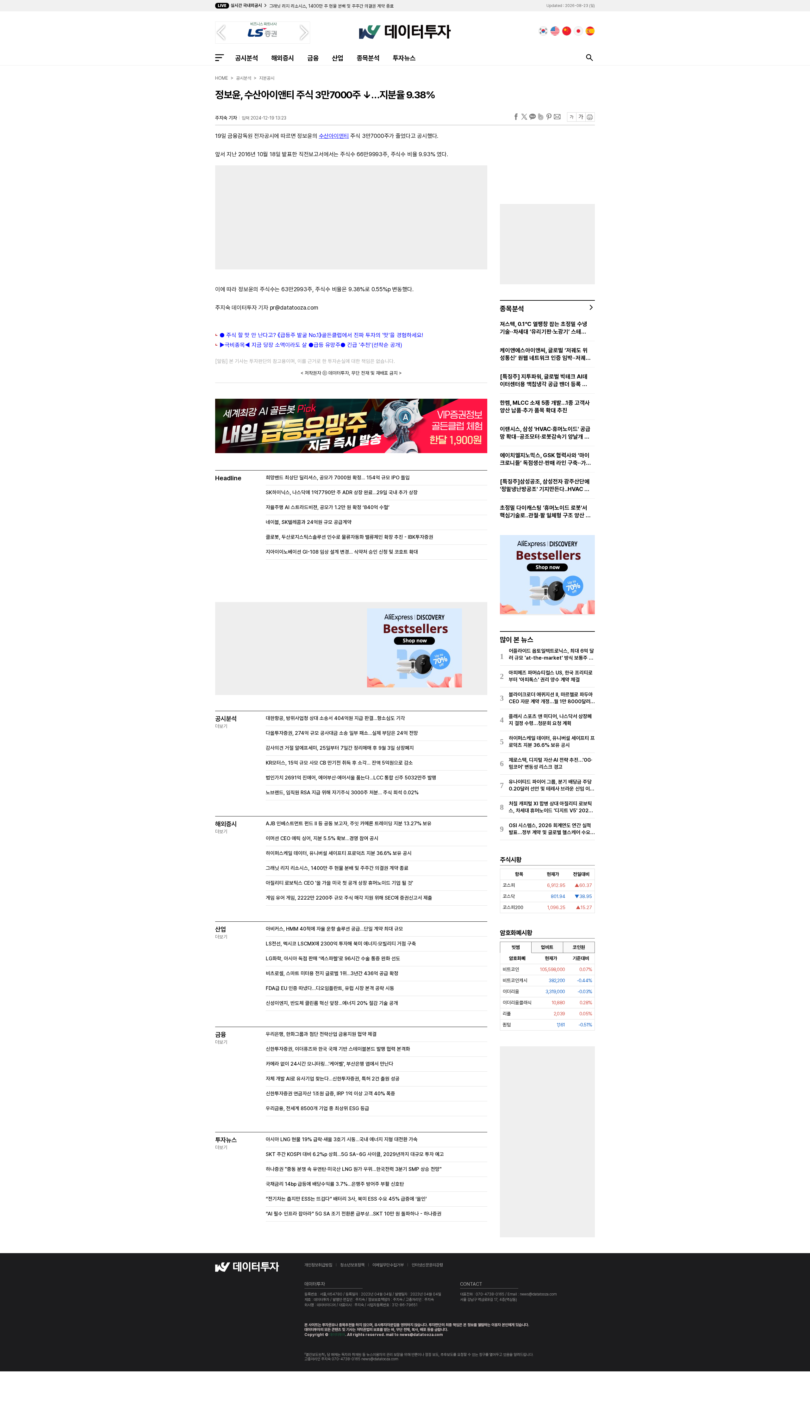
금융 (313, 58)
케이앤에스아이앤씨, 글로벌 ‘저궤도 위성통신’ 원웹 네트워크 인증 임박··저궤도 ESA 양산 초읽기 (545, 354)
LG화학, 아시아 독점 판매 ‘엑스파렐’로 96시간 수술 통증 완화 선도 (333, 959)
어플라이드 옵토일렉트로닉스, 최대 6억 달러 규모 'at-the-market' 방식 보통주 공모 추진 (551, 655)
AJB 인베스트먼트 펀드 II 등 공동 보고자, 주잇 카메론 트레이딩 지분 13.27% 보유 (349, 824)
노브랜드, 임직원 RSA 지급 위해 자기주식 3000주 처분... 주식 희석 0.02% (342, 793)
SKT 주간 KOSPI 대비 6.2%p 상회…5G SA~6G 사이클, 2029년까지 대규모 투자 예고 (355, 1154)
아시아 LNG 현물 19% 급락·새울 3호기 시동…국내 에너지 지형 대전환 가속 (342, 1139)
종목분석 (368, 58)
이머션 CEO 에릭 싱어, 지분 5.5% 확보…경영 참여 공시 (322, 838)
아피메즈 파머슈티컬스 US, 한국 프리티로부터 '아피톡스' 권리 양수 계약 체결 (551, 676)
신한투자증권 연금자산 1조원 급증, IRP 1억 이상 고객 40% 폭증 (330, 1094)
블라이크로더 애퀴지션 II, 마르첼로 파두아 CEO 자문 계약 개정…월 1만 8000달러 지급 (551, 698)
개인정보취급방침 (318, 1265)
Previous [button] (220, 32)
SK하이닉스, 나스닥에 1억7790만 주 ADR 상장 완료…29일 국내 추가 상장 (342, 492)
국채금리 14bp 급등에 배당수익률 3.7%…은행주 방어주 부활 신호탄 (335, 1184)
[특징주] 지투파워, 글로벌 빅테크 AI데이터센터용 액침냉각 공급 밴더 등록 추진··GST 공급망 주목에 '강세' (544, 380)
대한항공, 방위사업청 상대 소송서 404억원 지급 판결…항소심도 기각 (335, 718)
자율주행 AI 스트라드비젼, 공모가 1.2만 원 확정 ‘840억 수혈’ (327, 507)
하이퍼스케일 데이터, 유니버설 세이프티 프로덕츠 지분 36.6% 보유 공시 (339, 853)
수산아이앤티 (334, 135)
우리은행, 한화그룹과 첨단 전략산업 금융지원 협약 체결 (321, 1034)
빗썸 (516, 947)
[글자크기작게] (571, 117)
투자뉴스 (404, 58)
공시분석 (246, 58)
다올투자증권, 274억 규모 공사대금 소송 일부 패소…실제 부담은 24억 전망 (342, 733)
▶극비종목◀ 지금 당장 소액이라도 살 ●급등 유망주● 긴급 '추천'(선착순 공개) (311, 345)
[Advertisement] (280, 216)
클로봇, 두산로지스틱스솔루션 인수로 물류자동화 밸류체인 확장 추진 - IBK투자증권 (349, 537)
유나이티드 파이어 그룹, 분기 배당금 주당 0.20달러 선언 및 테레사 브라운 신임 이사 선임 (551, 785)
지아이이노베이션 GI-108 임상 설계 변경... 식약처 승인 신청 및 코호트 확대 (342, 552)
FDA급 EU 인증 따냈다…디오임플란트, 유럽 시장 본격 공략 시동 (330, 988)
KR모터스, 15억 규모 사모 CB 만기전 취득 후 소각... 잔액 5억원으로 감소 (339, 763)
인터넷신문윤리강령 (427, 1265)
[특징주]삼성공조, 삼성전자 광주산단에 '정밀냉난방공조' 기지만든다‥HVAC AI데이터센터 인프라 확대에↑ (545, 485)
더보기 (221, 726)
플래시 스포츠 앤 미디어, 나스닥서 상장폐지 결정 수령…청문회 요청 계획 (550, 719)
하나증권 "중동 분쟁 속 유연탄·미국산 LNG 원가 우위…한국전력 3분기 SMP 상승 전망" (354, 1169)
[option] (368, 6)
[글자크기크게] (580, 117)
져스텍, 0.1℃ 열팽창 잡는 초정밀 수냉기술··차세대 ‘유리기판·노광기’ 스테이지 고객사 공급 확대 (543, 328)
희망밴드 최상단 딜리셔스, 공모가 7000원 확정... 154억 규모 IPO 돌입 (338, 478)
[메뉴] (219, 57)
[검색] (589, 57)
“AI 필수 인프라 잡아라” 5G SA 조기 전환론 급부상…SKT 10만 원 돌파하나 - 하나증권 (353, 1214)
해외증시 (282, 58)
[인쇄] (590, 117)
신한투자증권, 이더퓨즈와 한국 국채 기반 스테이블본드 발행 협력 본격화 (338, 1049)
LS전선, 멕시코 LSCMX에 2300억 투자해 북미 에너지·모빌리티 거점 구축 (341, 944)
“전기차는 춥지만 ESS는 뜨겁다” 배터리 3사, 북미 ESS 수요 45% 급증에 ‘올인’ (346, 1199)
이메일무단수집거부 (388, 1265)
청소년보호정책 (352, 1265)
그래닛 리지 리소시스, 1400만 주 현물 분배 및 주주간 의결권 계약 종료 (331, 6)
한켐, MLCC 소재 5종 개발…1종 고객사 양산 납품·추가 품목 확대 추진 (545, 406)
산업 (337, 58)
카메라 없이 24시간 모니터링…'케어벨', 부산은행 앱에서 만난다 (329, 1064)
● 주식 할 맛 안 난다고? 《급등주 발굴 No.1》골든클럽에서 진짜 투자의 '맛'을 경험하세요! (321, 335)
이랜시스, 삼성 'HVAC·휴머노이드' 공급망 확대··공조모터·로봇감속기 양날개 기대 (545, 433)
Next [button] (304, 32)
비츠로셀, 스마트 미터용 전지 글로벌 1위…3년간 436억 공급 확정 (332, 973)
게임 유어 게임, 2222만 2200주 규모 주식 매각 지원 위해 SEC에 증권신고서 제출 (349, 898)
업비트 (547, 947)
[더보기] (591, 307)
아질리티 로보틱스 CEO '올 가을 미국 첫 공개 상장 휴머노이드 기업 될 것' (339, 883)
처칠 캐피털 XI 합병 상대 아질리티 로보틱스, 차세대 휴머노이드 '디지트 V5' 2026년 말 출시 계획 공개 (550, 807)
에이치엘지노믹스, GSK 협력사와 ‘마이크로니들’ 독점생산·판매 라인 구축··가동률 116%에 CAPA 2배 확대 (544, 459)
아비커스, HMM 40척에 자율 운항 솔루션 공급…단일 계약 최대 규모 (334, 929)
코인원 (579, 947)
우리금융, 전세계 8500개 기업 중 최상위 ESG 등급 (317, 1108)
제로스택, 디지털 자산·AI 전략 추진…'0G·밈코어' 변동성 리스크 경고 (550, 763)
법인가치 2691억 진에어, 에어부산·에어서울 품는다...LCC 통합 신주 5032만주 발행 (351, 778)
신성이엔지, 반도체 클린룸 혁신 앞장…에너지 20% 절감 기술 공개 (332, 1003)
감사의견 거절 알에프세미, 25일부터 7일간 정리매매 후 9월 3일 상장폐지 (340, 748)
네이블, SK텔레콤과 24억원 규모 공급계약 (309, 522)
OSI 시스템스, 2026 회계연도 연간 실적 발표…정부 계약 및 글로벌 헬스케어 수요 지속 (550, 829)
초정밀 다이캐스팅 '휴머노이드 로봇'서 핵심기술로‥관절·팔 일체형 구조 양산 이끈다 (545, 511)
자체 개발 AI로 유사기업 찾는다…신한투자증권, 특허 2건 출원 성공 (333, 1079)
